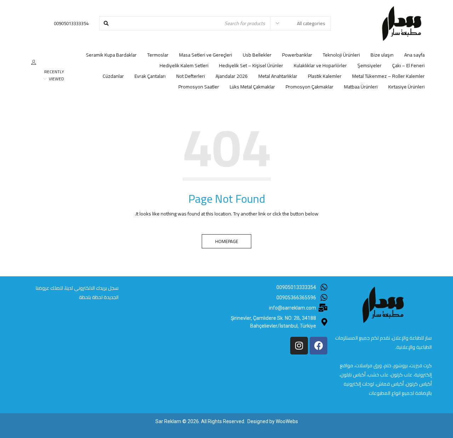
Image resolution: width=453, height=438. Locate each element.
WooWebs (287, 421)
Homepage (226, 241)
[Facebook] (318, 346)
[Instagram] (299, 346)
